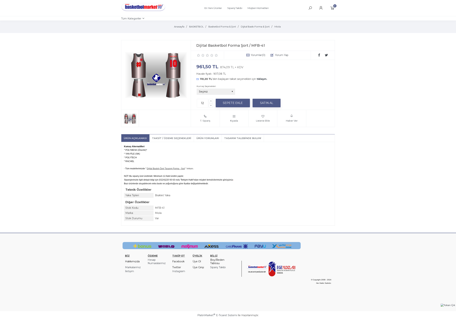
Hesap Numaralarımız (157, 261)
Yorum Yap (281, 55)
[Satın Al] (267, 103)
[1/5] (198, 55)
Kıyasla (234, 120)
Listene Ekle (263, 120)
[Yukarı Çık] (448, 305)
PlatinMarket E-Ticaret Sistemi (217, 315)
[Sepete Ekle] (233, 103)
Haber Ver (292, 120)
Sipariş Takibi (218, 267)
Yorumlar (258, 55)
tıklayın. (262, 79)
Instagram (178, 271)
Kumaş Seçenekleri (206, 86)
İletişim (129, 271)
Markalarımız (133, 267)
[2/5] (200, 55)
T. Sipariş (205, 120)
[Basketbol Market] (143, 11)
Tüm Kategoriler (131, 18)
